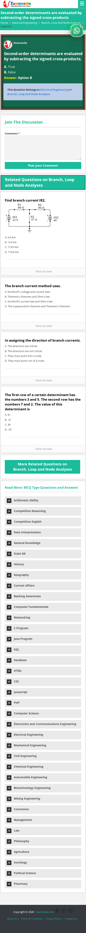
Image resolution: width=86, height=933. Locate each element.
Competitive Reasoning (28, 511)
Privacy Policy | (54, 918)
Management (21, 820)
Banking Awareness (26, 596)
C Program (19, 628)
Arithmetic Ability (24, 500)
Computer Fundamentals (29, 607)
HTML (16, 671)
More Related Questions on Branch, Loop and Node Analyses (42, 467)
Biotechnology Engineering (31, 788)
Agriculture (20, 852)
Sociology (19, 862)
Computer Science (25, 713)
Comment (12, 133)
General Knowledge (25, 543)
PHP (15, 703)
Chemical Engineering (27, 766)
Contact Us (71, 918)
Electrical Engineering (54, 89)
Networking (20, 617)
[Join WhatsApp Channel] (76, 30)
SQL (15, 649)
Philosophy (20, 841)
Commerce (20, 809)
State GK (18, 553)
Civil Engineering (24, 756)
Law (15, 830)
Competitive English (26, 521)
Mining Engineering (25, 798)
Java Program (21, 639)
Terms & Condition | (32, 918)
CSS (15, 681)
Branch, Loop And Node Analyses (28, 94)
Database (19, 660)
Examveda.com (44, 912)
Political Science (23, 873)
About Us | (13, 918)
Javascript (19, 692)
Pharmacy (19, 884)
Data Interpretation (26, 532)
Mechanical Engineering (28, 745)
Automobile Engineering (29, 777)
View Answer (43, 271)
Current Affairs (22, 585)
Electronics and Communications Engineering (43, 724)
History (17, 564)
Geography (20, 575)
